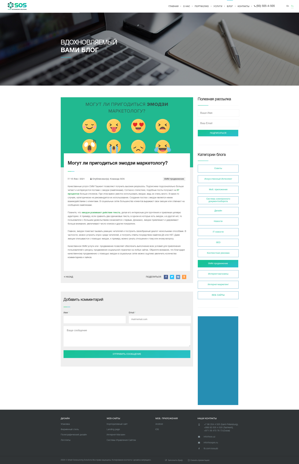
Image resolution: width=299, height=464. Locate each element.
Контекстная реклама (218, 253)
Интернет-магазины (218, 274)
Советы (218, 168)
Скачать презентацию (199, 460)
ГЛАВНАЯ (173, 6)
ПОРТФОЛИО (202, 6)
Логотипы (65, 440)
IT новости (218, 232)
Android (159, 424)
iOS (157, 430)
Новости (218, 221)
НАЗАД (69, 277)
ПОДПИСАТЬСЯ (218, 133)
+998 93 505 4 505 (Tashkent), (218, 428)
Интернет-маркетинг (218, 285)
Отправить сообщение (127, 354)
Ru (292, 6)
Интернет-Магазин (116, 435)
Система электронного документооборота (218, 200)
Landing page (113, 430)
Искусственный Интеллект (218, 179)
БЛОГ (230, 6)
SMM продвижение (174, 179)
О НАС (186, 6)
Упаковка (65, 424)
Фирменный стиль (70, 430)
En (288, 6)
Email (132, 313)
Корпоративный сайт (117, 424)
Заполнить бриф (175, 460)
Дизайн (218, 211)
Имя (66, 313)
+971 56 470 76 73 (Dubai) (217, 431)
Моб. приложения (218, 190)
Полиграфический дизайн (74, 435)
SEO (218, 243)
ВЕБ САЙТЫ (218, 295)
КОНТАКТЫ (243, 6)
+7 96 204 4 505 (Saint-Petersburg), (221, 425)
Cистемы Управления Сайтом (121, 440)
